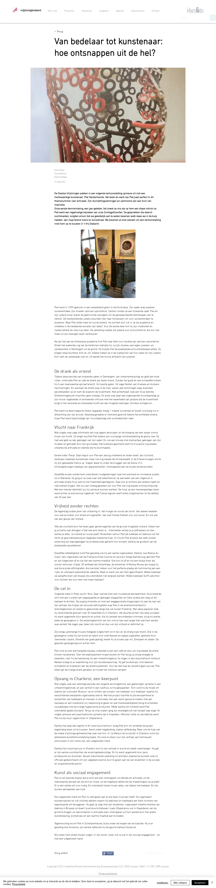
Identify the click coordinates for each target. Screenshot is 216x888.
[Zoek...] (213, 18)
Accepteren (200, 882)
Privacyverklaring (108, 873)
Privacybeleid (18, 884)
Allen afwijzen (180, 882)
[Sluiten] (212, 882)
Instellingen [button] (162, 882)
